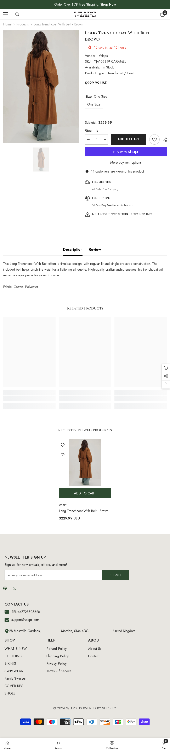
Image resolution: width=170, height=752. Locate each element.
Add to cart (129, 139)
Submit (115, 575)
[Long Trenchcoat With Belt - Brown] (85, 462)
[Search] (17, 14)
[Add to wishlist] (154, 139)
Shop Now (108, 4)
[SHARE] (163, 140)
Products (22, 24)
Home (7, 24)
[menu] (5, 14)
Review (95, 249)
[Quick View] (62, 454)
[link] (29, 398)
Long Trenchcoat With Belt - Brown (83, 511)
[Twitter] (14, 588)
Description (73, 249)
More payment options (126, 162)
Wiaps (103, 55)
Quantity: (92, 130)
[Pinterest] (5, 588)
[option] (41, 86)
